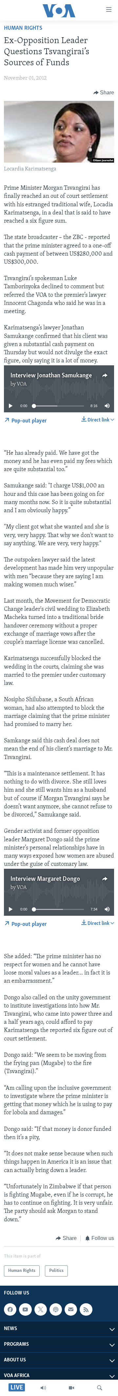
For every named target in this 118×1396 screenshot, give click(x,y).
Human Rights (23, 28)
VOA (22, 384)
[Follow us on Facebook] (10, 1309)
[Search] (99, 1388)
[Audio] (43, 1388)
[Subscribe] (71, 1309)
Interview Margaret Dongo (45, 879)
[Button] (103, 92)
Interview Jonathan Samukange (51, 376)
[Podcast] (55, 1309)
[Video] (71, 1388)
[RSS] (86, 1309)
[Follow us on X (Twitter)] (40, 1309)
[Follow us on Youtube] (25, 1309)
